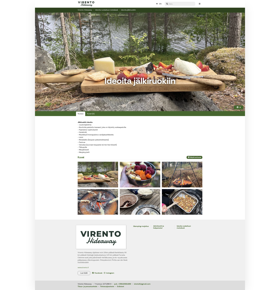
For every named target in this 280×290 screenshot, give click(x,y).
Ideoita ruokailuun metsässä (106, 10)
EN (160, 4)
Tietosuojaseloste (107, 286)
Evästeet (120, 286)
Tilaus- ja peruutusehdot (87, 286)
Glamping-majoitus (141, 226)
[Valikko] (199, 4)
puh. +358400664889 (122, 284)
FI (157, 4)
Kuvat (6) (90, 114)
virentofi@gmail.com (142, 284)
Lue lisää (84, 273)
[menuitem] (180, 3)
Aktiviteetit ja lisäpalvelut (158, 227)
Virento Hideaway (85, 10)
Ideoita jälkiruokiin (128, 10)
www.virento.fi (83, 267)
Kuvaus (80, 114)
